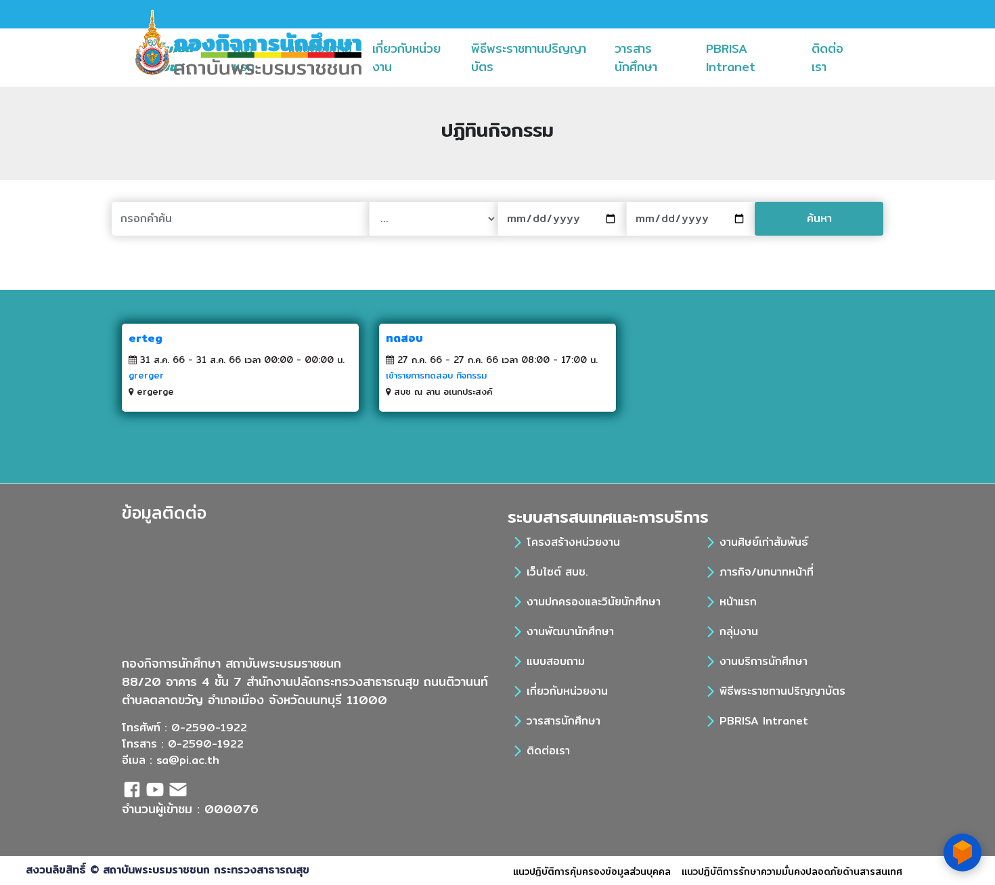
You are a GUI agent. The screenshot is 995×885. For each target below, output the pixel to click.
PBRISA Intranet (753, 58)
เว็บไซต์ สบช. (557, 571)
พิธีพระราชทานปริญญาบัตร (528, 58)
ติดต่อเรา (837, 58)
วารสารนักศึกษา (655, 58)
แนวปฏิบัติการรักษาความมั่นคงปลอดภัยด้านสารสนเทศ (792, 871)
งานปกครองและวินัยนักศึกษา (594, 601)
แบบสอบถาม (556, 661)
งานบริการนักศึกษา (764, 661)
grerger (146, 375)
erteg (145, 338)
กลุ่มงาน (739, 631)
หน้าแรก (738, 601)
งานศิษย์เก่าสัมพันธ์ (764, 542)
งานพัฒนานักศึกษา (570, 631)
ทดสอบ (404, 338)
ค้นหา (819, 218)
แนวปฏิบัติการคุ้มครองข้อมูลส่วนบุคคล (592, 871)
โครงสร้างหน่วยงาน (573, 542)
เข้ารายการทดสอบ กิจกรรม (436, 375)
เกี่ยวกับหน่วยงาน (406, 58)
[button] (502, 57)
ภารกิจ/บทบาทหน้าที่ (767, 571)
